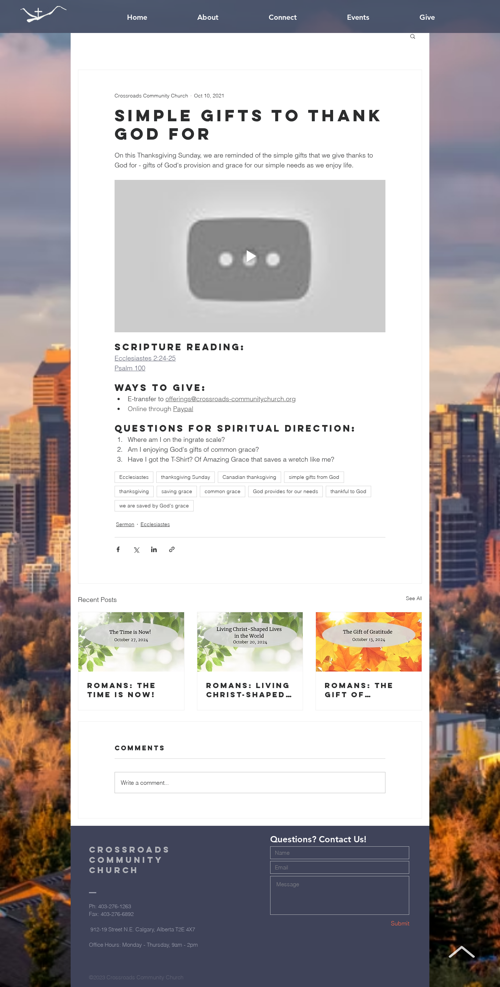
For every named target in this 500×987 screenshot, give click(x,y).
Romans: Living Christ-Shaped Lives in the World (248, 690)
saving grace (176, 491)
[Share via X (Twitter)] (136, 549)
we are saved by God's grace (154, 505)
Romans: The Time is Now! (121, 690)
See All (414, 598)
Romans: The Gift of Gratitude (359, 690)
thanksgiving (134, 491)
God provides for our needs (285, 491)
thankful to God (348, 491)
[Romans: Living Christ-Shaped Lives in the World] (250, 642)
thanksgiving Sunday (185, 477)
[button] (412, 36)
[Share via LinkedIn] (153, 549)
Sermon (125, 524)
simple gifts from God (314, 477)
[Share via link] (171, 549)
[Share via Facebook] (118, 549)
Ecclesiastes (134, 477)
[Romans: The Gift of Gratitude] (369, 642)
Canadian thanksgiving (249, 477)
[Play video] (250, 256)
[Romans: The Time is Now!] (131, 642)
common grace (222, 491)
